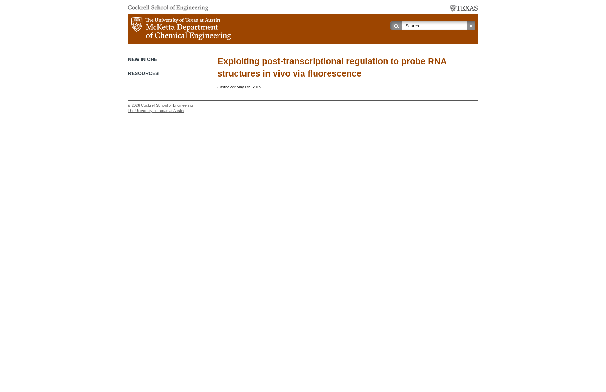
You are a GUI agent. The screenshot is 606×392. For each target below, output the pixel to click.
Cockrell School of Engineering (167, 105)
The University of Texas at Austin (156, 110)
